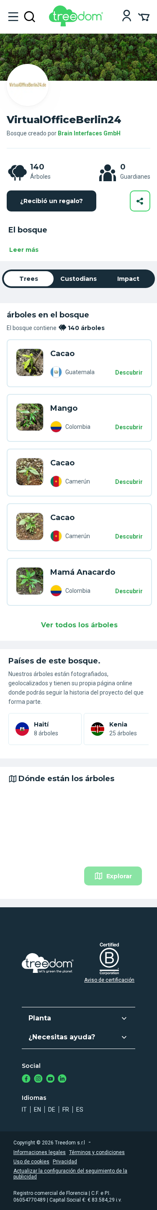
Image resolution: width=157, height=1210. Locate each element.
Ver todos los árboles (79, 625)
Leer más (24, 250)
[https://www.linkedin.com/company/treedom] (62, 1079)
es (79, 1109)
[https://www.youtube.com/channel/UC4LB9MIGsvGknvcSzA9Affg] (50, 1079)
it (24, 1109)
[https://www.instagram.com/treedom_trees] (38, 1079)
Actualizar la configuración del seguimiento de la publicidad (70, 1174)
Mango (63, 408)
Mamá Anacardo (82, 572)
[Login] (126, 16)
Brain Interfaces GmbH (89, 133)
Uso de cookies (31, 1162)
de (51, 1109)
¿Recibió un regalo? (51, 201)
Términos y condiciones (97, 1152)
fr (65, 1109)
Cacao (62, 353)
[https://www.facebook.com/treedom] (26, 1079)
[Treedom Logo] (77, 24)
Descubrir (129, 372)
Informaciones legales (39, 1152)
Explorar (119, 876)
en (37, 1109)
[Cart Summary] (143, 16)
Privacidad (65, 1162)
